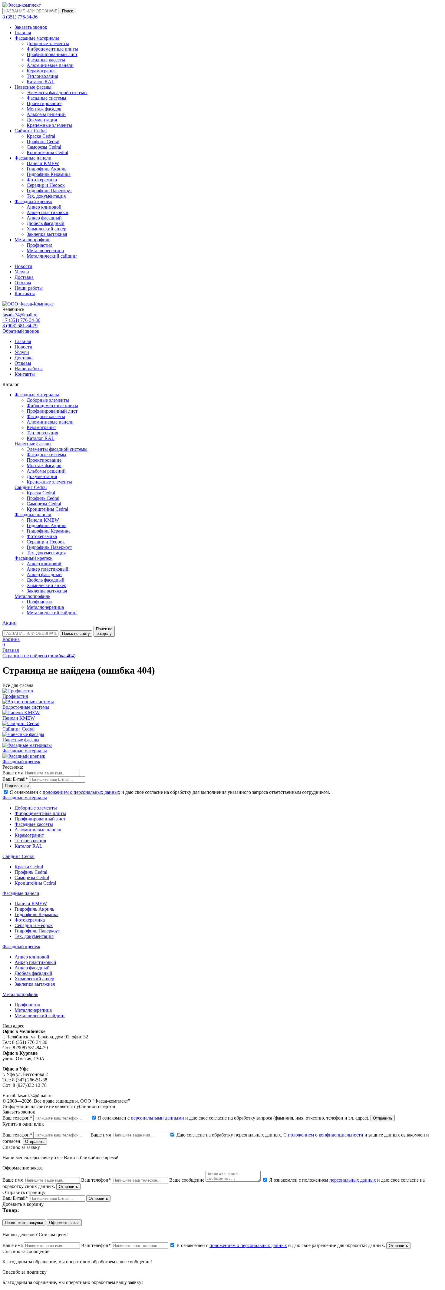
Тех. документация (46, 196)
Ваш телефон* (17, 1117)
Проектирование (44, 103)
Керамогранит (41, 70)
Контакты (25, 293)
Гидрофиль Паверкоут (49, 190)
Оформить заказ (64, 1222)
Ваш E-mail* (15, 779)
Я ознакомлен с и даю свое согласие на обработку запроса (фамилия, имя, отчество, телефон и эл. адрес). (234, 1117)
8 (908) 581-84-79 (20, 325)
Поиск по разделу (104, 631)
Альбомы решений (46, 114)
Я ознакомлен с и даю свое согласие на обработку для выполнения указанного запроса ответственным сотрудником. (169, 792)
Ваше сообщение (186, 1180)
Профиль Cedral (43, 141)
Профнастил (39, 245)
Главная (23, 32)
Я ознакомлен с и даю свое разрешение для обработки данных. (280, 1245)
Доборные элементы (48, 43)
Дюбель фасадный (45, 223)
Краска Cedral (41, 136)
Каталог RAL (40, 81)
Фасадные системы (46, 98)
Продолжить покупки (24, 1222)
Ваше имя (12, 772)
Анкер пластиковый (47, 212)
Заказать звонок (31, 27)
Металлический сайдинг (52, 256)
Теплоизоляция (42, 76)
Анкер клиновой (44, 207)
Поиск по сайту (76, 633)
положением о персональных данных (81, 792)
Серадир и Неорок (46, 185)
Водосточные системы (25, 707)
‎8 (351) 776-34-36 (20, 16)
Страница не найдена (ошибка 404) (38, 655)
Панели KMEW (43, 163)
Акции (9, 622)
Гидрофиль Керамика (49, 174)
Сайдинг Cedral (31, 130)
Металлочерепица (45, 250)
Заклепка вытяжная (47, 234)
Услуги (22, 271)
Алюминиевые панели (50, 65)
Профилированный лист (52, 54)
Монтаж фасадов (44, 108)
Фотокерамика (42, 179)
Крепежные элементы (49, 125)
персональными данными (157, 1117)
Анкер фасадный (44, 217)
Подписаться (17, 786)
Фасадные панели (33, 157)
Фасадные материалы (37, 38)
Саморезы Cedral (44, 147)
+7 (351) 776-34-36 (21, 320)
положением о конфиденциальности (325, 1134)
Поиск (67, 11)
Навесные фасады (33, 87)
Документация (42, 119)
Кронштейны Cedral (47, 152)
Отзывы (23, 282)
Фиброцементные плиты (52, 48)
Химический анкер (46, 228)
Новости (23, 266)
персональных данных (352, 1180)
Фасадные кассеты (46, 59)
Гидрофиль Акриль (46, 168)
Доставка (24, 277)
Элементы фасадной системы (57, 92)
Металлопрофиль (32, 239)
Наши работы (29, 288)
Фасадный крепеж (33, 201)
